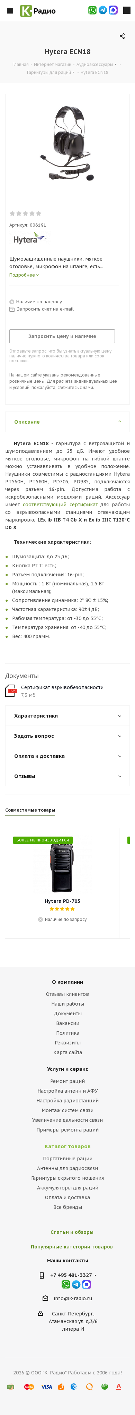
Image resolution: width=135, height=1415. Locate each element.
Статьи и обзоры (72, 1232)
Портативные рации (67, 1158)
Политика (67, 1033)
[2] (19, 214)
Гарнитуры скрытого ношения (67, 1178)
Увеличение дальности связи (67, 1120)
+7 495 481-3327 (71, 1275)
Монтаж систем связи (67, 1110)
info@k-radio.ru (73, 1298)
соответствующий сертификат (60, 504)
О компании (67, 981)
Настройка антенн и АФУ (67, 1091)
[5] (39, 214)
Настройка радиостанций (67, 1101)
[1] (12, 214)
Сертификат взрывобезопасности (62, 687)
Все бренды (67, 1207)
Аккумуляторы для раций (67, 1188)
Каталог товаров (68, 1146)
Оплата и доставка (67, 1197)
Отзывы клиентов (67, 994)
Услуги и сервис (67, 1069)
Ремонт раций (67, 1081)
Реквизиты (68, 1043)
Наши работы (67, 1004)
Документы (68, 1013)
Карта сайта (67, 1052)
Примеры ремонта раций (67, 1130)
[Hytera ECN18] (67, 144)
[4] (32, 214)
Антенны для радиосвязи (67, 1168)
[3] (25, 214)
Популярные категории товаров (72, 1247)
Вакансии (67, 1023)
